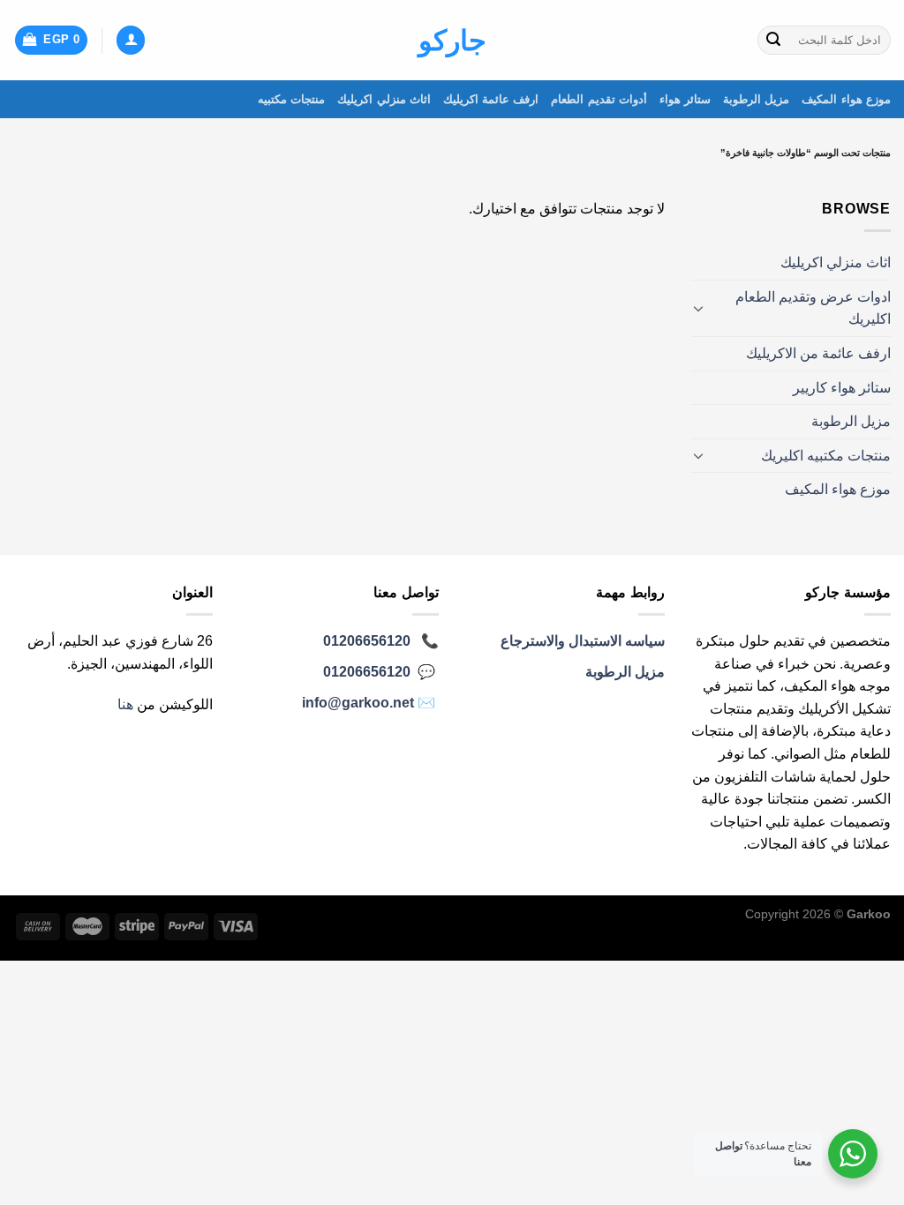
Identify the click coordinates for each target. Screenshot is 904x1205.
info (358, 702)
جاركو (452, 40)
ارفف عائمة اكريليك (491, 99)
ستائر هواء (685, 99)
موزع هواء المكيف (846, 99)
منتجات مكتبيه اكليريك (826, 455)
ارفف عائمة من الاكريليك (818, 353)
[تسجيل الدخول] (131, 40)
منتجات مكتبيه (291, 99)
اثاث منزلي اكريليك (384, 99)
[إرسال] (773, 41)
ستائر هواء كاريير (842, 387)
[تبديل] (698, 307)
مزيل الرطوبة (756, 99)
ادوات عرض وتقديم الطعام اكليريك (813, 308)
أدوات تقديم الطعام (599, 99)
